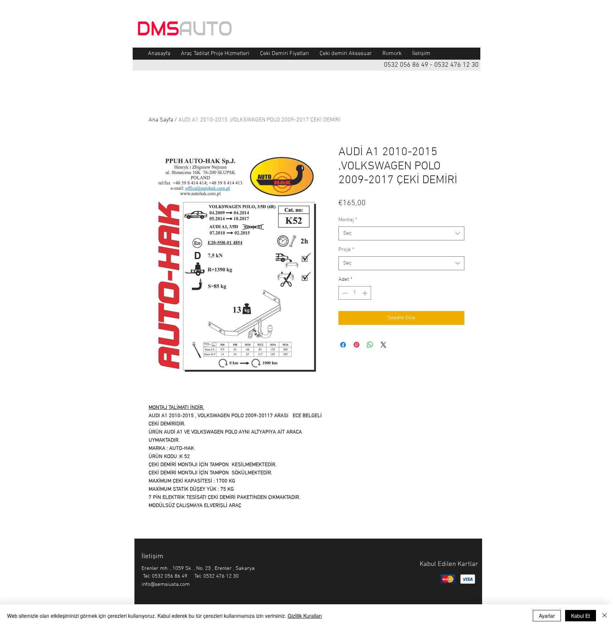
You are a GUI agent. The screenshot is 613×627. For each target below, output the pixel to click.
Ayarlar (547, 615)
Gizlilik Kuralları (305, 615)
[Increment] (365, 293)
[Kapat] (604, 615)
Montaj (347, 220)
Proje (346, 249)
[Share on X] (383, 344)
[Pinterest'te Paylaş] (356, 344)
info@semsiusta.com (166, 584)
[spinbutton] (355, 293)
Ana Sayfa (161, 120)
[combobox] (401, 233)
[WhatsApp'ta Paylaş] (370, 344)
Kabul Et (580, 615)
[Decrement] (344, 293)
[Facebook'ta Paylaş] (343, 344)
